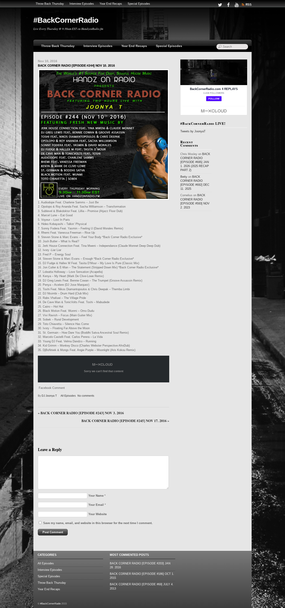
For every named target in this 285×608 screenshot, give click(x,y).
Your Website (97, 514)
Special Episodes (139, 3)
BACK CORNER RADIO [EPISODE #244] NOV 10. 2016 (76, 65)
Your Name (96, 495)
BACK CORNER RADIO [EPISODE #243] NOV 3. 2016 (81, 413)
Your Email (96, 504)
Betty (183, 176)
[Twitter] (220, 4)
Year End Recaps (111, 3)
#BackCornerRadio (50, 603)
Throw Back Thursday (50, 3)
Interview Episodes (81, 3)
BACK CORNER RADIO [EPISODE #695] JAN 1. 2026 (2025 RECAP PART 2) (195, 162)
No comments (85, 395)
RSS (249, 4)
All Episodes (68, 395)
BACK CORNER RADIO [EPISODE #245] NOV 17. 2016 (125, 421)
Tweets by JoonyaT (193, 131)
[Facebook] (228, 4)
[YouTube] (236, 4)
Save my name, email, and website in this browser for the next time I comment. (98, 523)
